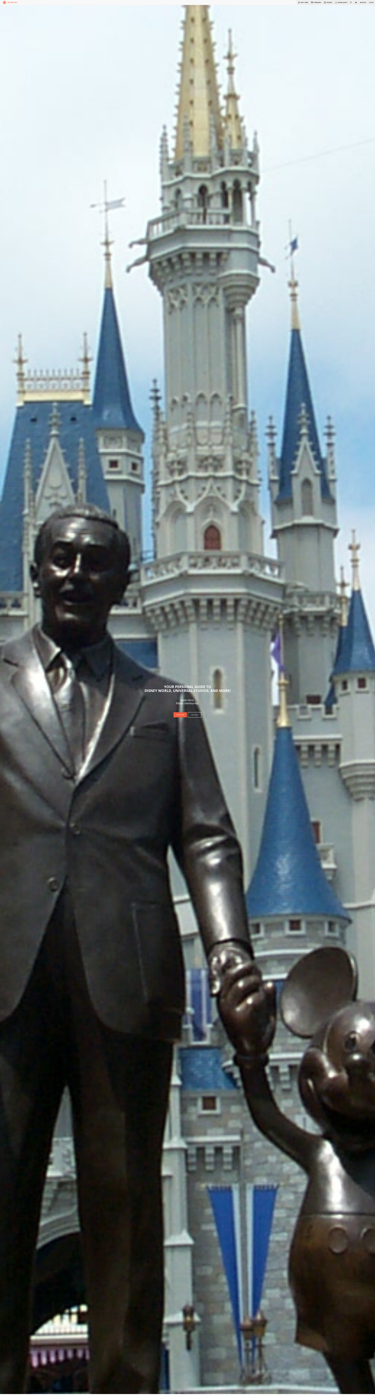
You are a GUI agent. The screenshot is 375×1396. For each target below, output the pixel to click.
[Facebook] (351, 2)
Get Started (180, 715)
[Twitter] (356, 2)
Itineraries (317, 2)
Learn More (194, 715)
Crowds (329, 2)
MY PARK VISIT (12, 2)
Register (363, 2)
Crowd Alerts (342, 2)
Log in (371, 2)
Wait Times (304, 2)
